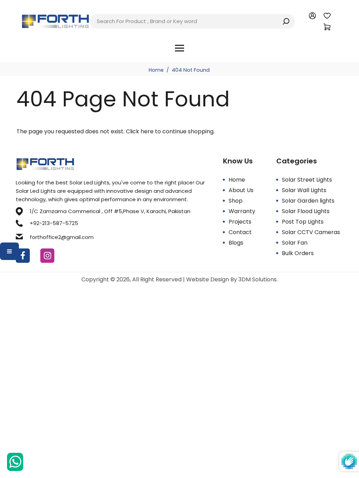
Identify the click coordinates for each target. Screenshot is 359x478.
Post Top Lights (303, 222)
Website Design (208, 279)
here (147, 131)
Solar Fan (294, 243)
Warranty (242, 211)
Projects (240, 222)
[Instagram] (47, 255)
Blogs (236, 243)
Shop (236, 201)
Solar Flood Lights (306, 211)
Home (156, 69)
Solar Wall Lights (304, 190)
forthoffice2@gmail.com (62, 237)
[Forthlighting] (55, 21)
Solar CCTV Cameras (311, 232)
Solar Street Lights (307, 180)
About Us (241, 190)
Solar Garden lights (308, 201)
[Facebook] (23, 255)
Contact (240, 232)
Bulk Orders (298, 253)
